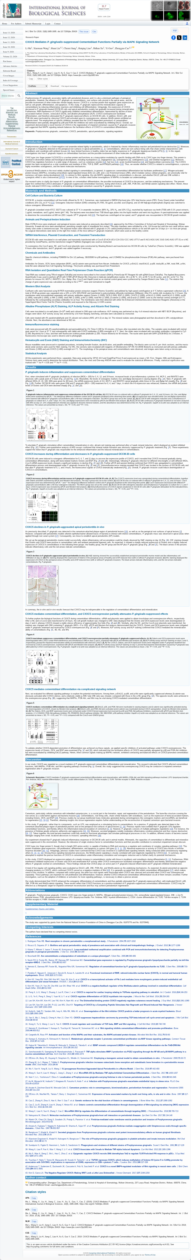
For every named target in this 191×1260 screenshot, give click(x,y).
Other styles (42, 79)
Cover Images (8, 75)
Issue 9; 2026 (8, 51)
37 (30, 833)
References (12, 130)
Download (55, 86)
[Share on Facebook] (173, 37)
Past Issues (7, 61)
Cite (94, 31)
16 (122, 164)
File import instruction (69, 86)
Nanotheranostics (11, 154)
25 (184, 291)
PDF (175, 31)
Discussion (12, 119)
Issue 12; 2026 (9, 37)
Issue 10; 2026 (9, 47)
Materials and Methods (12, 113)
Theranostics (11, 137)
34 (85, 831)
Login (47, 23)
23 (93, 215)
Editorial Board (9, 70)
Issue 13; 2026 (9, 32)
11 (173, 160)
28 (78, 816)
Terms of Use (150, 1255)
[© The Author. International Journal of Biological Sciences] (162, 118)
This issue (83, 31)
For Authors (16, 23)
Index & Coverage (10, 80)
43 (165, 853)
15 (172, 162)
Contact (57, 23)
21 (63, 177)
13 (117, 162)
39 (124, 848)
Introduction (12, 110)
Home (4, 23)
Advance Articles (10, 66)
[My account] (187, 23)
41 (47, 851)
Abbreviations (12, 121)
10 (146, 160)
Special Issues (8, 90)
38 (99, 835)
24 (111, 224)
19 (60, 177)
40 (44, 851)
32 (47, 820)
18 (62, 175)
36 (27, 833)
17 (165, 171)
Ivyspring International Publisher (102, 1253)
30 (44, 820)
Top (11, 108)
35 (88, 831)
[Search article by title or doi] (19, 96)
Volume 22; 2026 (10, 56)
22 (53, 203)
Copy (31, 79)
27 (57, 536)
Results (12, 117)
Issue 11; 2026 (9, 42)
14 (142, 162)
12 (104, 162)
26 (126, 531)
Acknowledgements (11, 128)
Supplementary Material (11, 125)
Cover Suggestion (10, 85)
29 (56, 818)
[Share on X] (179, 37)
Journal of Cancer (11, 149)
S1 (166, 279)
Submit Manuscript (33, 23)
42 (42, 853)
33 (171, 829)
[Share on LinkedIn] (185, 37)
